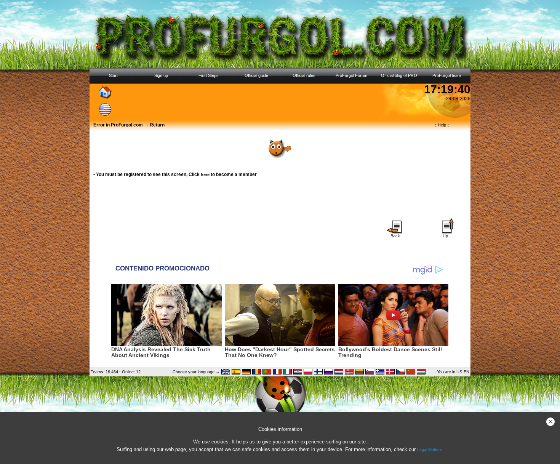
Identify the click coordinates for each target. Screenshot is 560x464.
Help (442, 125)
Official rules (304, 75)
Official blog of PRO (399, 75)
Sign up (161, 75)
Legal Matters (429, 449)
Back (395, 236)
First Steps (208, 75)
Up (445, 236)
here (205, 174)
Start (113, 75)
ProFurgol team (446, 75)
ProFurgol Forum (351, 75)
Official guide (256, 75)
